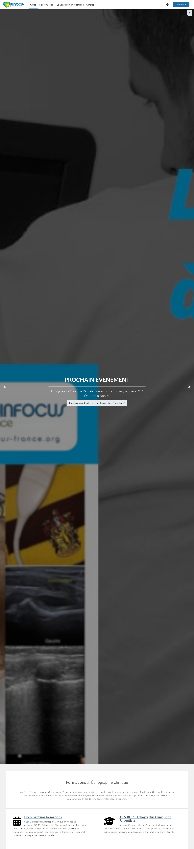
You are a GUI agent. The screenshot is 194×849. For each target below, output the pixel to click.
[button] (4, 386)
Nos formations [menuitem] (47, 4)
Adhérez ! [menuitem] (90, 4)
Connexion (181, 4)
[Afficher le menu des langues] (167, 4)
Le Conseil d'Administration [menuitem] (70, 4)
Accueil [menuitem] (33, 4)
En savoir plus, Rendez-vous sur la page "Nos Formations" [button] (97, 403)
